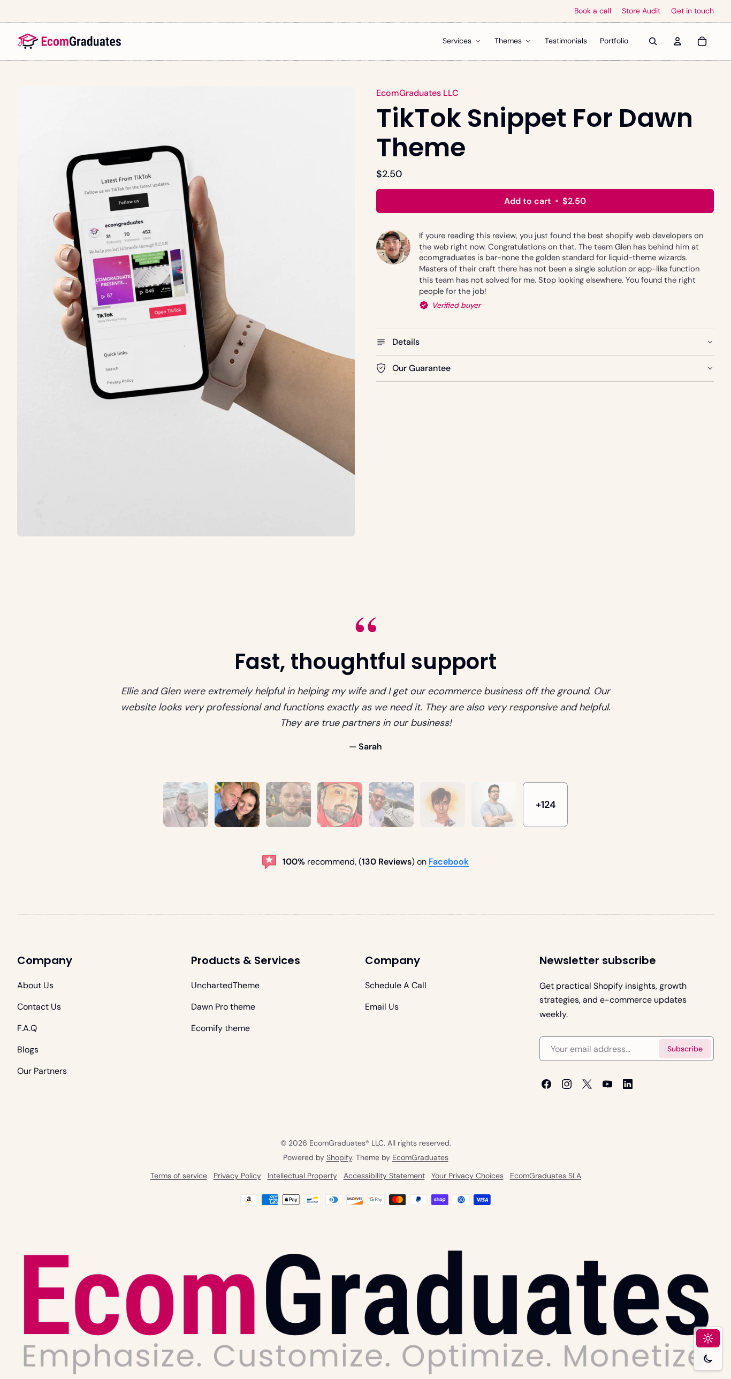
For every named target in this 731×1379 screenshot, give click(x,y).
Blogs (28, 1049)
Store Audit (641, 11)
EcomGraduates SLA (545, 1175)
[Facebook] (546, 1084)
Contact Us (39, 1006)
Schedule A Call (396, 985)
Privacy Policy (237, 1175)
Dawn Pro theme (223, 1006)
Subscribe (685, 1049)
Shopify (339, 1157)
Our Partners (42, 1071)
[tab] (185, 804)
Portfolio (614, 41)
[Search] (653, 41)
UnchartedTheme (225, 985)
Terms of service (178, 1175)
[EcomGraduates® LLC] (69, 41)
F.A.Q (27, 1028)
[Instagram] (567, 1084)
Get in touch (692, 11)
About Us (35, 985)
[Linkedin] (628, 1084)
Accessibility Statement (384, 1175)
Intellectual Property (302, 1175)
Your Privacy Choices (467, 1175)
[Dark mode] (708, 1359)
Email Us (382, 1006)
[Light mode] (708, 1338)
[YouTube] (607, 1084)
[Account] (677, 41)
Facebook (449, 861)
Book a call (592, 11)
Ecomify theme (220, 1028)
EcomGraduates (420, 1157)
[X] (587, 1084)
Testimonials (566, 41)
